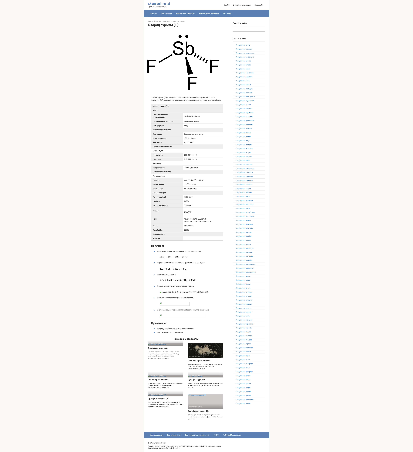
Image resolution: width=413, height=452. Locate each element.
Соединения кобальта (244, 172)
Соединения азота (243, 45)
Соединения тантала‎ (244, 336)
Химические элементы (185, 13)
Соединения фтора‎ (243, 376)
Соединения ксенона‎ (244, 184)
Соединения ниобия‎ (243, 236)
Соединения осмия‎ (243, 244)
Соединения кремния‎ (244, 176)
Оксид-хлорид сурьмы (199, 360)
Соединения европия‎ (244, 125)
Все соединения (156, 435)
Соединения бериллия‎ (244, 73)
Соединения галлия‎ (243, 105)
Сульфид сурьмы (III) (198, 411)
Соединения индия (243, 137)
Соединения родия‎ (243, 284)
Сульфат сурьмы (196, 379)
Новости (153, 13)
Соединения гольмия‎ (244, 117)
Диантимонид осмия (158, 348)
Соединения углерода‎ (244, 364)
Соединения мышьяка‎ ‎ (245, 216)
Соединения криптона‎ (244, 180)
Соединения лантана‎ (244, 192)
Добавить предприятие (242, 5)
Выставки (227, 13)
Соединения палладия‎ (244, 248)
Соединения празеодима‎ (245, 264)
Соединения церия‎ (243, 392)
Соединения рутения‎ (244, 296)
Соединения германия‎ (244, 113)
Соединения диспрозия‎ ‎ (245, 121)
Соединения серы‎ (243, 316)
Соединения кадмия (244, 157)
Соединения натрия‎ (243, 220)
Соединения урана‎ (243, 368)
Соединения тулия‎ (243, 360)
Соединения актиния (244, 49)
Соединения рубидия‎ (244, 292)
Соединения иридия (244, 145)
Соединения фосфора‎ (244, 372)
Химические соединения (209, 13)
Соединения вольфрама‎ (245, 97)
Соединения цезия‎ (243, 388)
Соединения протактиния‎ (246, 272)
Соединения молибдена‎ (245, 212)
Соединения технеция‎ (244, 348)
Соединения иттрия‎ (243, 153)
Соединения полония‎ (244, 260)
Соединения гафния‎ (243, 109)
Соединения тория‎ (243, 356)
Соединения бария (243, 69)
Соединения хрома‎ (243, 384)
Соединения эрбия (243, 404)
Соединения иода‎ (243, 141)
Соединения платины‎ (244, 252)
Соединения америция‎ (245, 57)
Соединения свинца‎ (244, 304)
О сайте (226, 5)
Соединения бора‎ (243, 81)
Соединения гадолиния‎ (245, 101)
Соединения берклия (244, 77)
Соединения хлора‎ (243, 380)
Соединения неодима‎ (244, 224)
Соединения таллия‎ (243, 332)
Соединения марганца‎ (244, 204)
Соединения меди (243, 208)
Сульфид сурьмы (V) (158, 398)
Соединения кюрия (243, 188)
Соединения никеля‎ (243, 232)
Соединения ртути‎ (243, 288)
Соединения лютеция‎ (244, 200)
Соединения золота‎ (243, 133)
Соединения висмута (244, 93)
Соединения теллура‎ (244, 340)
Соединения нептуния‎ (244, 228)
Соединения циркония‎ (245, 400)
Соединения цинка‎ (243, 396)
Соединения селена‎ (243, 308)
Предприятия (166, 13)
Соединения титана (243, 352)
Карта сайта (258, 5)
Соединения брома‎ (243, 85)
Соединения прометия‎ (245, 268)
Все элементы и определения (197, 435)
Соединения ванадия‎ (244, 89)
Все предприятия (174, 435)
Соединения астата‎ (243, 65)
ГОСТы (216, 435)
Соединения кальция (244, 164)
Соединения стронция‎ (244, 324)
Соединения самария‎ (244, 300)
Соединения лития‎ (243, 196)
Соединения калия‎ (243, 160)
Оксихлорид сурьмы (158, 379)
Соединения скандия (244, 320)
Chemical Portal (159, 3)
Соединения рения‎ (243, 280)
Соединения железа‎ (244, 129)
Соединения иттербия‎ (244, 149)
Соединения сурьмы (244, 328)
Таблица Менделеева (232, 435)
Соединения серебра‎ (244, 312)
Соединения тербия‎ (243, 344)
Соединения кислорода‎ (245, 168)
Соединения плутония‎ (244, 256)
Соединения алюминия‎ (245, 53)
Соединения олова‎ (243, 240)
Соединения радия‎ (243, 276)
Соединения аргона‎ (243, 61)
